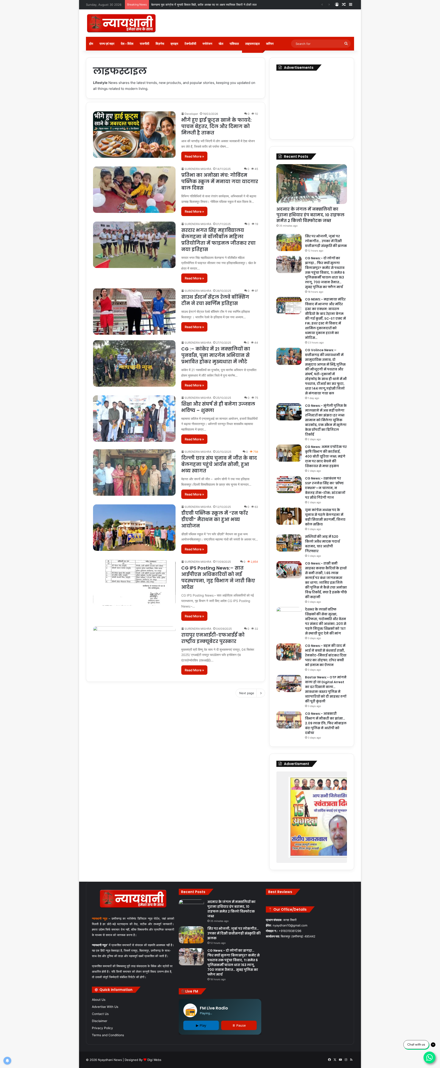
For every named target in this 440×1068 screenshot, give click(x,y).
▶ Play (201, 1025)
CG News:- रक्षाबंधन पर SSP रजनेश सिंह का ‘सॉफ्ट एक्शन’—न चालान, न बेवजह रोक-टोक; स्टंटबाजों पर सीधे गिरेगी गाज (325, 488)
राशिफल (234, 44)
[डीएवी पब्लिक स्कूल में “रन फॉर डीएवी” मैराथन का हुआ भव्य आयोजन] (134, 527)
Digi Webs (154, 1060)
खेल (221, 44)
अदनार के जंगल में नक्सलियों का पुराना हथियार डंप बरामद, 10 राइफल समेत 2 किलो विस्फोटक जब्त (310, 214)
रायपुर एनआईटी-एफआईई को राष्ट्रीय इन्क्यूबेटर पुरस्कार (213, 638)
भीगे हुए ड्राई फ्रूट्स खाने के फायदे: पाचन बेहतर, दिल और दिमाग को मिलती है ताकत (216, 126)
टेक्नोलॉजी (190, 44)
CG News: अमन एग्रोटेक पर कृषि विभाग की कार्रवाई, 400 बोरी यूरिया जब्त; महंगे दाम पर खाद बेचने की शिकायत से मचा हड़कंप (326, 456)
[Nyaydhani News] (121, 23)
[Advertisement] (311, 103)
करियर (270, 44)
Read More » (194, 156)
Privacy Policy (102, 1028)
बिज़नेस (160, 44)
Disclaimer (99, 1021)
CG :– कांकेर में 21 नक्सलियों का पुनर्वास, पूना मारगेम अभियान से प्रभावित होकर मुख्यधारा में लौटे (215, 355)
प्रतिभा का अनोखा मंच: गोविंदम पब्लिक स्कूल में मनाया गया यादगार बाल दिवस (219, 181)
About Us (98, 999)
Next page (246, 693)
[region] (311, 817)
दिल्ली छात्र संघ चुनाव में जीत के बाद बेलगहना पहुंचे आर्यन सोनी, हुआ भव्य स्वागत (219, 464)
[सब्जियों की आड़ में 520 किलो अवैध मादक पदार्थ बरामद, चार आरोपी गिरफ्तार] (289, 542)
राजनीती (144, 44)
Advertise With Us (105, 1007)
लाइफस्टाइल (252, 44)
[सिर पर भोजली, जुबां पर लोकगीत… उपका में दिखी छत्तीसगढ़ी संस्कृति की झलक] (289, 242)
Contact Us (100, 1014)
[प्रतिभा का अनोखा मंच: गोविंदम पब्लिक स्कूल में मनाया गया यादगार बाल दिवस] (134, 189)
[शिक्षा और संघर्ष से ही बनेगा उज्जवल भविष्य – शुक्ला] (134, 418)
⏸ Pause (239, 1025)
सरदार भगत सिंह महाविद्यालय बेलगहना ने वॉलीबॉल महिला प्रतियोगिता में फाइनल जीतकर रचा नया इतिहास (218, 240)
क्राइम (174, 44)
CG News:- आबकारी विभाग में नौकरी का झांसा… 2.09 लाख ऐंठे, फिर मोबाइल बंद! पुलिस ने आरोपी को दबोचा (325, 723)
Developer (191, 113)
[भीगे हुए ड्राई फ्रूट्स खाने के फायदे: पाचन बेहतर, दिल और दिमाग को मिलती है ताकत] (134, 134)
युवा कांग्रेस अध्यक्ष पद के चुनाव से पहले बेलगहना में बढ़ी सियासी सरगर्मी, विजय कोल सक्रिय (325, 517)
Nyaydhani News (109, 1060)
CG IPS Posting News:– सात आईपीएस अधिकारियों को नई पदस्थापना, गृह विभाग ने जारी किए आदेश (218, 577)
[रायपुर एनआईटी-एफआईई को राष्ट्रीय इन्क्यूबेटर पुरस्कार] (134, 649)
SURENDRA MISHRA (198, 169)
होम (91, 44)
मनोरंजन (207, 44)
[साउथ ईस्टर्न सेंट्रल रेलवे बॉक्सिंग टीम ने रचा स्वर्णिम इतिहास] (134, 311)
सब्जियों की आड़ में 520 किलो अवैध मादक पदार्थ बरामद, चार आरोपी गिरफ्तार (322, 543)
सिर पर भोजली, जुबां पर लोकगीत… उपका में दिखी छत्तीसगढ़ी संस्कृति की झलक (194, 4)
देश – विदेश (127, 44)
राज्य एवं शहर (106, 44)
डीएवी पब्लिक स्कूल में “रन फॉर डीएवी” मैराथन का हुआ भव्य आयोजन (214, 519)
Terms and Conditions (108, 1035)
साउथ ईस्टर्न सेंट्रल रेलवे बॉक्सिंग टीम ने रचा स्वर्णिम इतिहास (215, 300)
